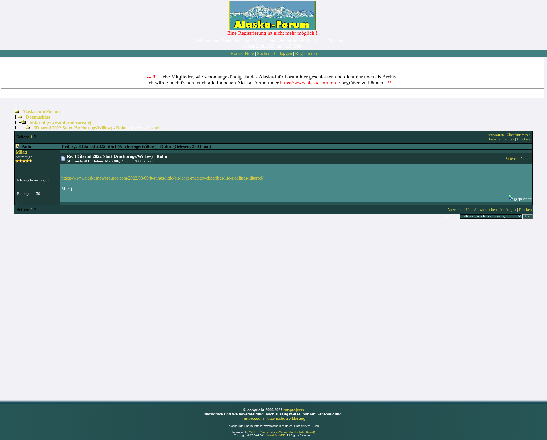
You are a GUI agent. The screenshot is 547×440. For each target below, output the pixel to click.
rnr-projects (293, 410)
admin (156, 127)
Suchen (263, 53)
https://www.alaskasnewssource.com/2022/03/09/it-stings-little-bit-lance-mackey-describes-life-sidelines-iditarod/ (162, 178)
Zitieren (511, 158)
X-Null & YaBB (275, 435)
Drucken (523, 139)
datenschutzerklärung (286, 418)
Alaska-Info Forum (41, 111)
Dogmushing (38, 117)
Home (236, 53)
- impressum (253, 418)
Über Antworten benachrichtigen (510, 137)
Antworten (496, 135)
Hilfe (249, 53)
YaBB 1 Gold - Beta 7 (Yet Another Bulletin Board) (282, 432)
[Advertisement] (273, 309)
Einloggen (283, 53)
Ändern (526, 158)
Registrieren (306, 53)
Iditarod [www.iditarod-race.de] (60, 122)
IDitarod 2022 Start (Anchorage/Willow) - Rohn (80, 127)
